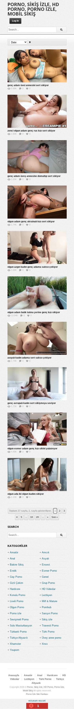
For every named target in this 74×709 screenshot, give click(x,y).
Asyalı (45, 558)
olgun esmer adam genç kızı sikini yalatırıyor (32, 448)
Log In (15, 20)
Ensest (46, 564)
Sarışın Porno (50, 613)
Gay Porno (16, 576)
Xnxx (45, 643)
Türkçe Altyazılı (19, 637)
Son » (55, 517)
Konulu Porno (17, 595)
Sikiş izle (47, 619)
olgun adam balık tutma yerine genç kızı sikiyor (33, 312)
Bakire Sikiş (17, 564)
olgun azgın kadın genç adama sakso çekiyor (32, 267)
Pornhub (46, 607)
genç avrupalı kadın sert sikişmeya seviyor (31, 403)
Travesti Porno (50, 625)
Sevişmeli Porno (19, 619)
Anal (12, 558)
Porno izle (15, 613)
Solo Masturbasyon (21, 625)
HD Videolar (48, 589)
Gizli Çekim (16, 582)
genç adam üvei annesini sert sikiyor (28, 85)
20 (37, 517)
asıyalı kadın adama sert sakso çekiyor (29, 357)
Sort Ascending (30, 42)
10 (31, 517)
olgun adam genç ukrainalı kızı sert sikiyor (31, 221)
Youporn (14, 649)
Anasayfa (13, 675)
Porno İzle (31, 694)
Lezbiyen (47, 595)
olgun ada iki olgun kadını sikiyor (25, 494)
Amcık (45, 552)
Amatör (14, 552)
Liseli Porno (16, 601)
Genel (45, 576)
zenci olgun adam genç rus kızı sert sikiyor (31, 130)
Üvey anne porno (51, 637)
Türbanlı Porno (18, 631)
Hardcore (15, 589)
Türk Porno (48, 631)
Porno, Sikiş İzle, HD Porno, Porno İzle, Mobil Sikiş (33, 9)
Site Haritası (42, 694)
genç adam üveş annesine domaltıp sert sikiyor (34, 176)
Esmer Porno (49, 570)
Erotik (13, 570)
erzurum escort (37, 700)
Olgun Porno (17, 607)
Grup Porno (48, 582)
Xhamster (15, 643)
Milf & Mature (49, 601)
